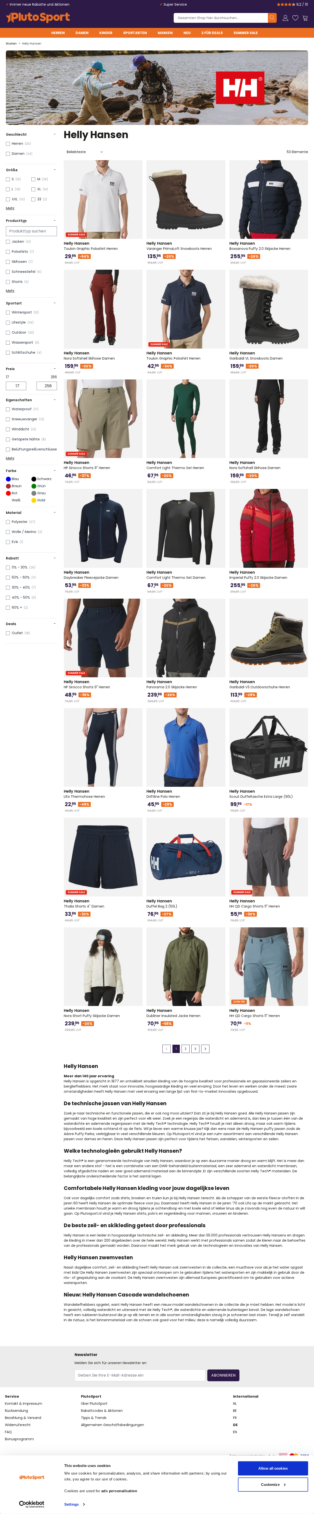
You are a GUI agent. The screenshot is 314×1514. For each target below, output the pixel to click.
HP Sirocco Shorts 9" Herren (87, 465)
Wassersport (22, 342)
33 (39, 199)
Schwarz (44, 478)
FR (235, 1417)
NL (235, 1403)
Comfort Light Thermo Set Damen (176, 575)
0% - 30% (19, 567)
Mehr (10, 208)
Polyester (19, 521)
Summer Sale (246, 32)
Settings (71, 1504)
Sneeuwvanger (24, 419)
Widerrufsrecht (18, 1424)
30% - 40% (21, 587)
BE (235, 1410)
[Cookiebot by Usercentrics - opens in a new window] (31, 1504)
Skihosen (19, 261)
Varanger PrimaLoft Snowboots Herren (179, 246)
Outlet (17, 632)
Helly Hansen (31, 44)
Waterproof (22, 409)
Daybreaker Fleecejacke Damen (91, 575)
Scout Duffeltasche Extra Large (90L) (261, 794)
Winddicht (20, 429)
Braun (17, 486)
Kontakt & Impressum (23, 1403)
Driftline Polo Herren (163, 794)
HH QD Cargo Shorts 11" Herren (254, 903)
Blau (15, 478)
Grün (41, 486)
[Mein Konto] (285, 18)
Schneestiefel (23, 271)
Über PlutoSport (94, 1403)
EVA (15, 541)
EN (235, 1431)
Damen (82, 32)
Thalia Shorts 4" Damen (84, 903)
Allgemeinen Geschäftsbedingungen (112, 1424)
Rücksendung (16, 1410)
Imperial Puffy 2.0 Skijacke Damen (258, 575)
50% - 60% (21, 577)
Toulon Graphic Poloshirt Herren (91, 246)
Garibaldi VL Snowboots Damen (256, 356)
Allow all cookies (273, 1468)
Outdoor (19, 332)
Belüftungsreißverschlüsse (34, 449)
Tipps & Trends (93, 1417)
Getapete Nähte (26, 439)
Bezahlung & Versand (23, 1417)
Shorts (17, 281)
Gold (41, 500)
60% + (17, 607)
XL (39, 189)
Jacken (18, 241)
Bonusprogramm (19, 1439)
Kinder (105, 32)
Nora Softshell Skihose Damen (89, 356)
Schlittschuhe (23, 352)
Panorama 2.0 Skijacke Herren (171, 684)
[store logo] (38, 18)
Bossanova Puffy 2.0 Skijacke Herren (259, 246)
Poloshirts (20, 251)
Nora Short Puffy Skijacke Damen (92, 1013)
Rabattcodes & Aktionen (102, 1410)
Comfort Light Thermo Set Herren (175, 465)
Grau (41, 493)
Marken (165, 32)
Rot (14, 493)
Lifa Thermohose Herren (84, 794)
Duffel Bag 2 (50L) (161, 903)
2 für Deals (212, 32)
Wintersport (22, 312)
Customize (270, 1484)
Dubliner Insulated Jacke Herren (173, 1013)
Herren (58, 32)
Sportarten (135, 32)
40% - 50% (21, 597)
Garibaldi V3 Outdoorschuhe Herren (259, 684)
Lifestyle (19, 322)
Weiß (16, 500)
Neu (187, 32)
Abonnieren (223, 1375)
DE (235, 1424)
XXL (15, 199)
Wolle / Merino (24, 531)
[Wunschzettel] (295, 18)
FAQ (8, 1431)
